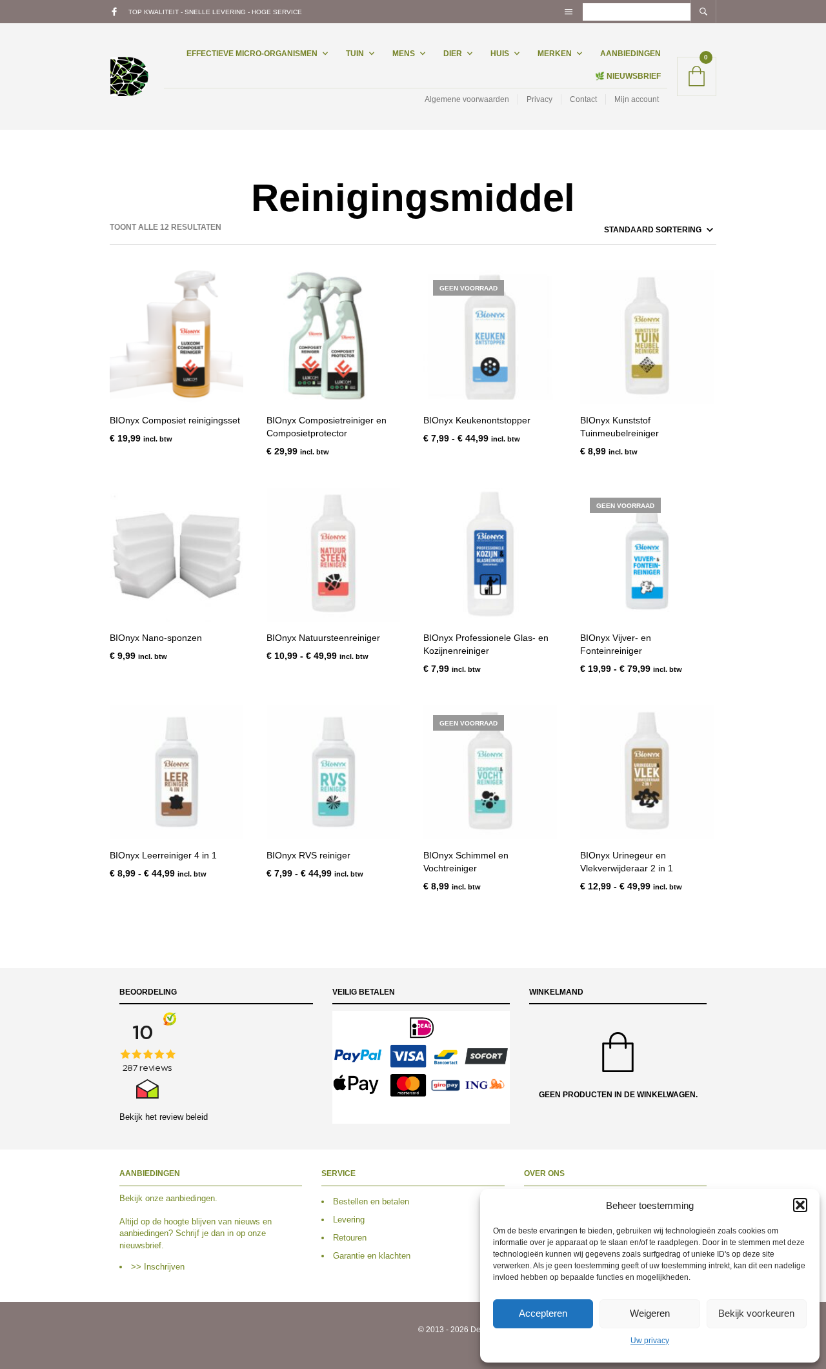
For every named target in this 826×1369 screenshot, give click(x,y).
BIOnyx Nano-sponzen (156, 638)
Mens (403, 53)
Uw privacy (649, 1340)
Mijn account (636, 99)
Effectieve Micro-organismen (251, 53)
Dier (452, 53)
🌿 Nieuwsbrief (628, 76)
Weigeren (650, 1313)
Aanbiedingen (630, 53)
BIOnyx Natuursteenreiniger (323, 638)
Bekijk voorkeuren (756, 1313)
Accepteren (543, 1313)
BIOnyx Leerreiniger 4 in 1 (163, 855)
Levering (349, 1219)
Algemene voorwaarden (467, 99)
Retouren (350, 1237)
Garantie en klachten (371, 1256)
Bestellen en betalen (371, 1201)
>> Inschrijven (158, 1267)
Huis (499, 53)
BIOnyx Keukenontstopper (476, 420)
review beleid (183, 1117)
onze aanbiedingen (180, 1198)
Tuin (355, 53)
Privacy (539, 99)
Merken (555, 53)
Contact (583, 99)
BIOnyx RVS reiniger (308, 855)
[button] (800, 1205)
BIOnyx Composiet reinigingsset (175, 420)
